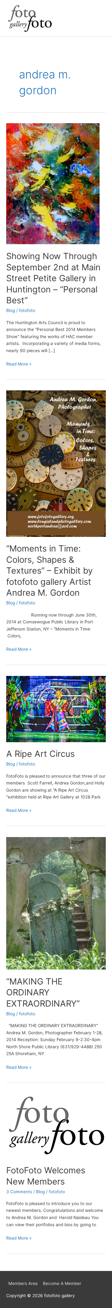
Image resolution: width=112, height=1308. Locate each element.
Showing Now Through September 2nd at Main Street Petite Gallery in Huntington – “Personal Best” (53, 278)
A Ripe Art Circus (40, 753)
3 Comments (19, 1191)
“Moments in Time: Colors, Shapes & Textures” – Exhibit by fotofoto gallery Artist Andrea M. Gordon (49, 570)
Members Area (23, 1283)
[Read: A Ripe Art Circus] (56, 708)
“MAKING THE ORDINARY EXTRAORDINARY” (43, 992)
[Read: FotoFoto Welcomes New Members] (56, 1125)
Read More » (18, 363)
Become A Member (62, 1283)
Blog (10, 310)
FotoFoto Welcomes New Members (45, 1176)
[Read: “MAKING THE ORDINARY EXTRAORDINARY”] (56, 903)
